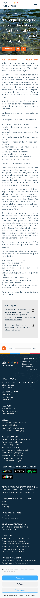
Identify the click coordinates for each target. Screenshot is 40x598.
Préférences (20, 590)
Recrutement (8, 414)
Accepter (20, 578)
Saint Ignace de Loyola (14, 524)
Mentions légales (9, 425)
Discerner (6, 504)
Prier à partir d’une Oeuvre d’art (16, 546)
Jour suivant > (32, 60)
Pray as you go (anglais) (12, 458)
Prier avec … (8, 536)
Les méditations (10, 392)
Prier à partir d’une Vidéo (13, 549)
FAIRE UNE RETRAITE (11, 513)
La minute (6, 400)
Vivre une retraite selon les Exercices (18, 490)
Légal (5, 420)
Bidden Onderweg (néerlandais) (16, 439)
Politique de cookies (10, 595)
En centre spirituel (10, 518)
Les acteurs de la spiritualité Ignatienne (19, 560)
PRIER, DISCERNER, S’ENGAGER (16, 499)
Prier (4, 501)
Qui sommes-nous (10, 411)
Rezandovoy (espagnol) (12, 461)
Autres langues (10, 437)
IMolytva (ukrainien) (10, 447)
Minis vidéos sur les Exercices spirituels (18, 492)
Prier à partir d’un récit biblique (16, 538)
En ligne (5, 515)
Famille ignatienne (11, 558)
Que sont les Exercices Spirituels (20, 487)
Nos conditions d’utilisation (13, 428)
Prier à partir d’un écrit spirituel (15, 544)
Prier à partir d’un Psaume (13, 541)
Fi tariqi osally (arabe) (11, 445)
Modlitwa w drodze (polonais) (15, 450)
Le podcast (6, 394)
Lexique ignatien (9, 530)
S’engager (6, 507)
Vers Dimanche (8, 397)
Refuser (20, 584)
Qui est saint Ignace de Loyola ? (16, 527)
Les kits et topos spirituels (13, 552)
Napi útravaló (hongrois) (12, 453)
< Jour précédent (9, 60)
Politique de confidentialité (26, 595)
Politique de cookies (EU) (13, 431)
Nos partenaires (9, 408)
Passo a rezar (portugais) (12, 455)
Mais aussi (7, 406)
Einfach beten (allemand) (13, 442)
